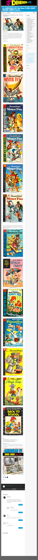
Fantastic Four (27, 57)
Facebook (14, 489)
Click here (16, 441)
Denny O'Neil (29, 56)
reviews (33, 60)
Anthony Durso (30, 53)
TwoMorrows (32, 62)
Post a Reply (20, 504)
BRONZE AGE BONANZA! (30, 21)
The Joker (27, 62)
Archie (33, 53)
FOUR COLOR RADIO (29, 29)
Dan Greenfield (11, 15)
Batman (30, 54)
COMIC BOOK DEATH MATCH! (31, 23)
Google (12, 489)
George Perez (30, 57)
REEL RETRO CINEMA (30, 40)
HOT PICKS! (28, 31)
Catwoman (27, 55)
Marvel (29, 58)
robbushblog (12, 507)
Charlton (29, 55)
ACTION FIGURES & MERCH (30, 19)
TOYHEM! (29, 62)
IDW (30, 57)
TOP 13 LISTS (29, 42)
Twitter (15, 489)
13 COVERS (8, 12)
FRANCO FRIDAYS (29, 30)
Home (3, 12)
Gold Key (33, 57)
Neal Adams (31, 59)
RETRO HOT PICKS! (29, 41)
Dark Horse (34, 55)
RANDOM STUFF (29, 39)
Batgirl (28, 54)
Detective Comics (33, 56)
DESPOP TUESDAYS (29, 28)
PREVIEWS (28, 38)
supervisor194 (9, 496)
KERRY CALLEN (29, 32)
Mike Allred (29, 59)
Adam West (27, 53)
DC (27, 56)
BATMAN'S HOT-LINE (30, 20)
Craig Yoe (31, 55)
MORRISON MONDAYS (30, 33)
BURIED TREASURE (29, 22)
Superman (31, 61)
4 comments (5, 16)
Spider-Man (31, 61)
